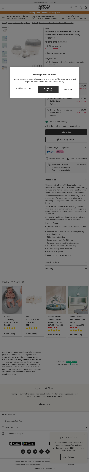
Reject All (68, 89)
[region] (44, 82)
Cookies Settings (23, 88)
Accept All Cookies (48, 89)
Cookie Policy (58, 81)
